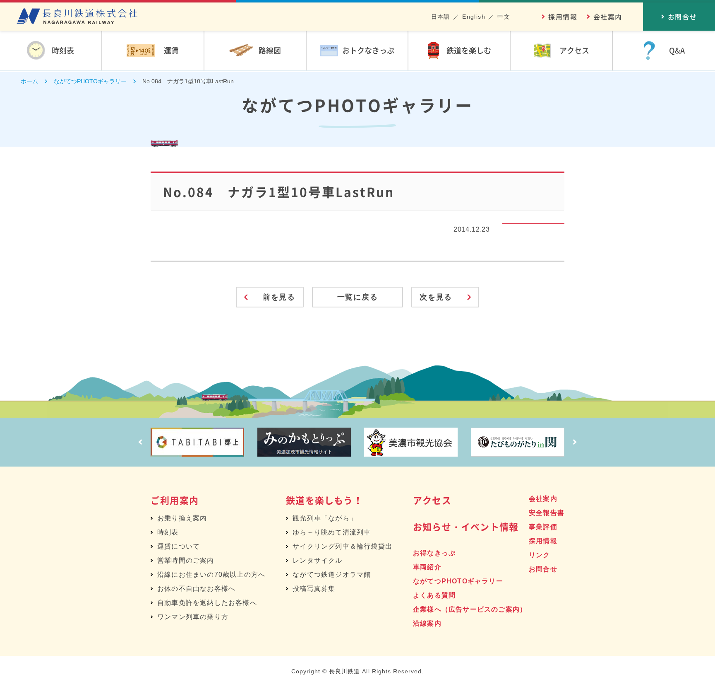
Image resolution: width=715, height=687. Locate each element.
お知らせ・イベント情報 (465, 526)
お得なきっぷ (434, 552)
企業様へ (470, 609)
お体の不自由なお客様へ (196, 588)
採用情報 (562, 17)
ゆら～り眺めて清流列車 (332, 532)
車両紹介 (427, 567)
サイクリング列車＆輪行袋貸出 (342, 546)
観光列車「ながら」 (325, 518)
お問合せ (543, 569)
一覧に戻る (357, 297)
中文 (503, 16)
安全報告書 (546, 512)
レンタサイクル (317, 560)
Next (575, 442)
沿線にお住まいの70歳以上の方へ (211, 574)
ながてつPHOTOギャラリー (458, 581)
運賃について (178, 546)
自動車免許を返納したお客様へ (207, 602)
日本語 (440, 16)
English (473, 16)
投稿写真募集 (314, 588)
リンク (539, 555)
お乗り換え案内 (182, 518)
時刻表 (168, 532)
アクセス (432, 500)
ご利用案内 (175, 500)
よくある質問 (434, 595)
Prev (140, 442)
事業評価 (543, 526)
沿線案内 (427, 623)
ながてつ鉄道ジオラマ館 (332, 574)
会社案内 (607, 17)
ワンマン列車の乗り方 (192, 616)
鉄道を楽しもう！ (324, 500)
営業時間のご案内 (185, 560)
